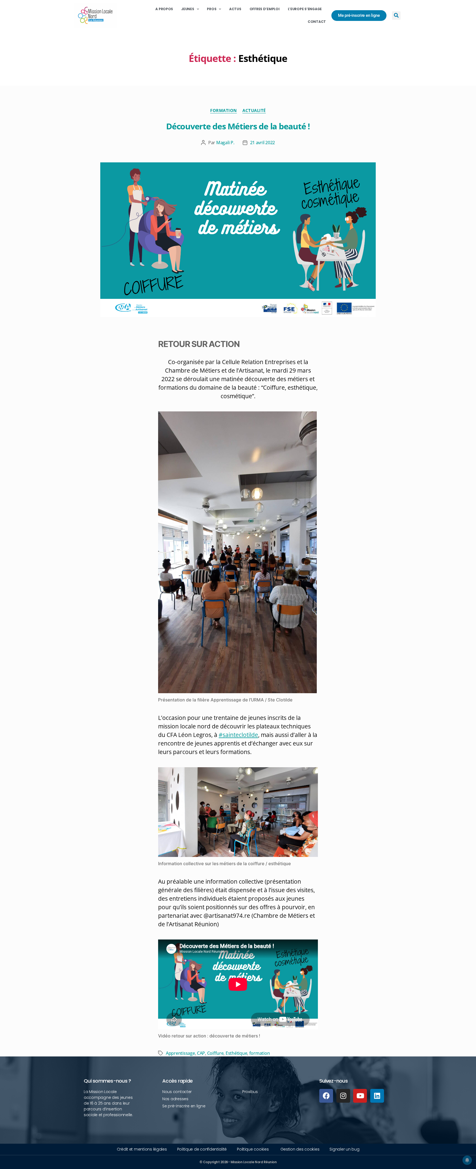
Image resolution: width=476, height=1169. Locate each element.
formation (259, 1053)
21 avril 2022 (262, 143)
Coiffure (215, 1053)
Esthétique (236, 1053)
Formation (223, 110)
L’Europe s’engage (305, 9)
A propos (164, 9)
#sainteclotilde (238, 735)
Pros (211, 9)
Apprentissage (180, 1053)
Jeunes (187, 9)
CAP (201, 1053)
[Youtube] (360, 1096)
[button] (396, 15)
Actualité (254, 110)
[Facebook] (326, 1096)
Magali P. (225, 143)
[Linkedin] (377, 1096)
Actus (235, 9)
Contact (317, 21)
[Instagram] (343, 1096)
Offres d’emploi (265, 9)
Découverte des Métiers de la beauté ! (238, 126)
